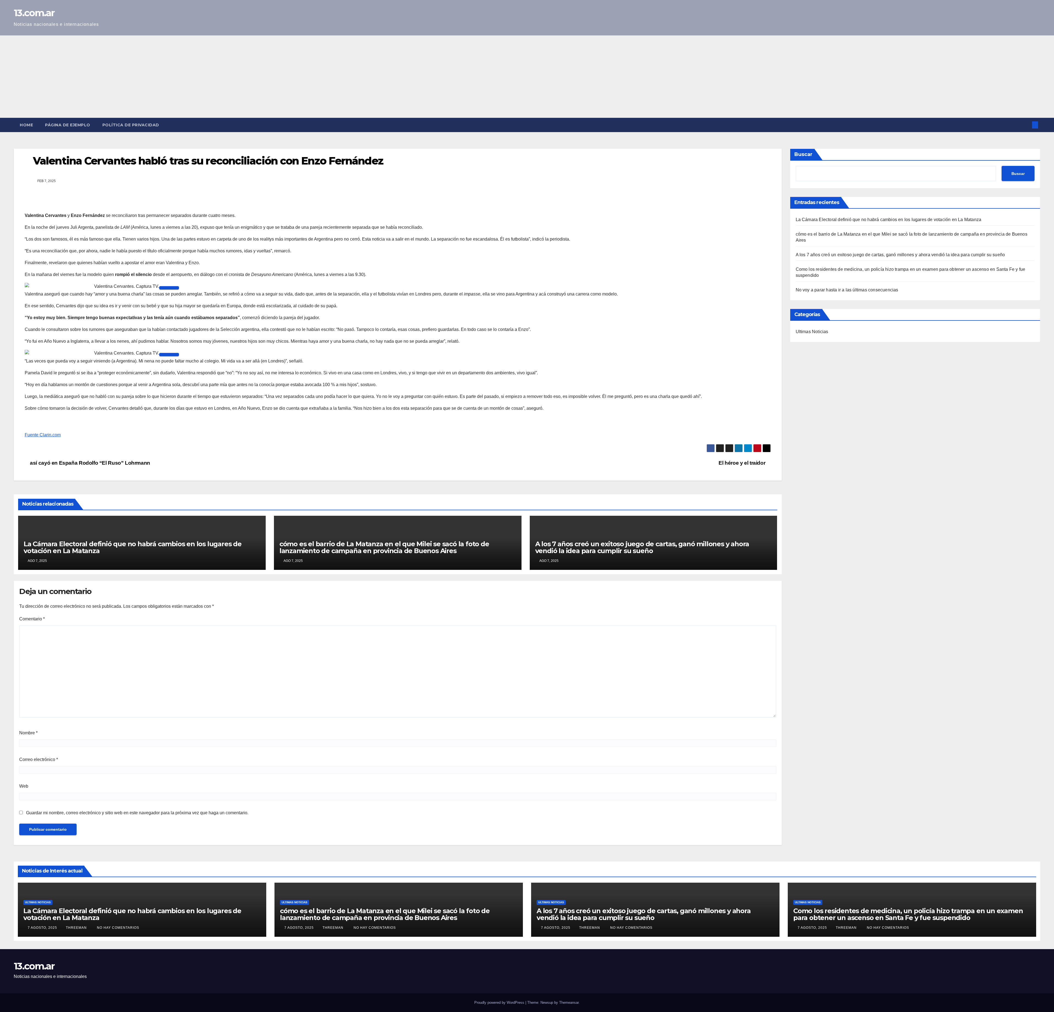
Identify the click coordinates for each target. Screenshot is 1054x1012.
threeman (77, 928)
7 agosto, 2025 (43, 928)
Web (23, 786)
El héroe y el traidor (743, 463)
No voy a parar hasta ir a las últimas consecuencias (847, 290)
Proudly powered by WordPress (499, 1002)
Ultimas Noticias (812, 331)
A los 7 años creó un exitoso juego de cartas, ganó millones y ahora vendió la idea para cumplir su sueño (642, 547)
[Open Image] (169, 287)
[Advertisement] (527, 76)
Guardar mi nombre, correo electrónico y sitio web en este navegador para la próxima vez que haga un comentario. (137, 812)
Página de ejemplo (67, 124)
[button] (1026, 124)
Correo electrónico (38, 759)
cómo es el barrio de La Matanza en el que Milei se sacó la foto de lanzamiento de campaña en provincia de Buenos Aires (384, 547)
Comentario (32, 619)
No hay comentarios (118, 928)
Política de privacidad (130, 124)
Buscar (803, 154)
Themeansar (569, 1002)
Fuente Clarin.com (43, 435)
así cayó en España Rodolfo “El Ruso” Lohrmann (89, 463)
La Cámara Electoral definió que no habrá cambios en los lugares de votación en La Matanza (133, 547)
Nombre (28, 733)
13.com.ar (34, 13)
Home (26, 124)
